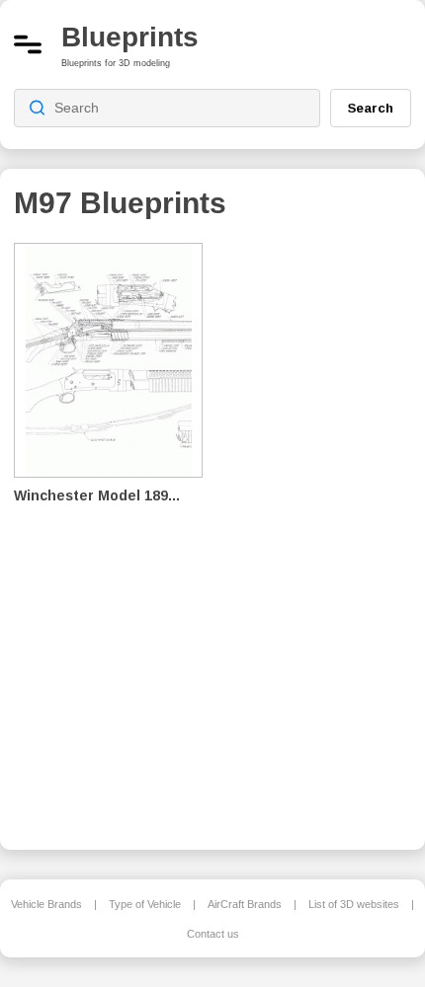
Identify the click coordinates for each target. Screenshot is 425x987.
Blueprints (130, 37)
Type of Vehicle (145, 904)
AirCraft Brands (245, 904)
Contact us (213, 934)
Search (370, 107)
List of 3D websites (353, 904)
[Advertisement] (322, 533)
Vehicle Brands (46, 904)
